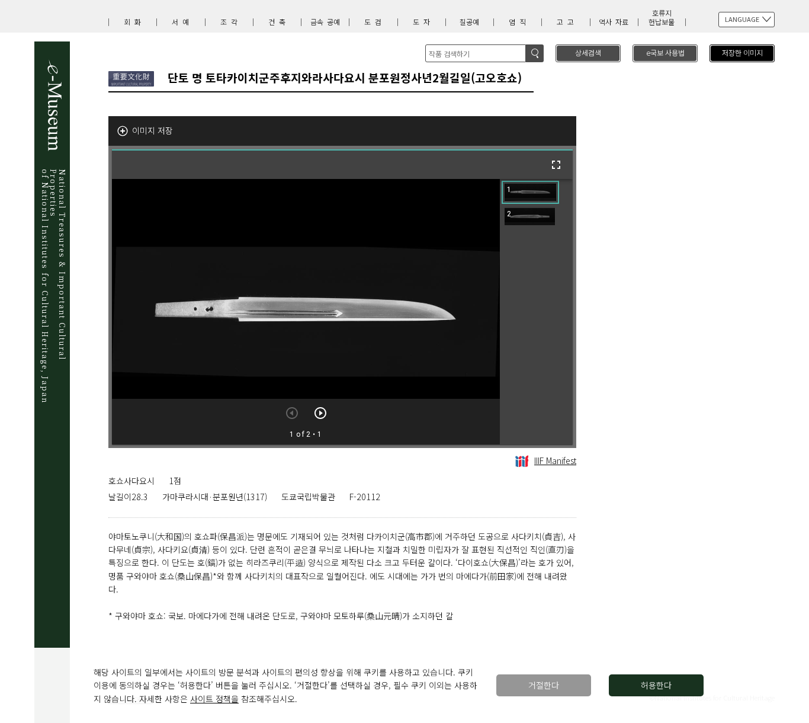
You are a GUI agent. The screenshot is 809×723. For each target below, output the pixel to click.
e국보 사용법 (665, 52)
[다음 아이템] (320, 413)
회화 (134, 22)
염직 (519, 22)
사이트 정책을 (214, 699)
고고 (567, 22)
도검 (375, 22)
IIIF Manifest (555, 460)
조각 (231, 22)
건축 (279, 22)
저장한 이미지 (742, 52)
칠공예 (469, 22)
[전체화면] (556, 165)
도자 (423, 22)
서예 (182, 22)
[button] (530, 192)
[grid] (536, 311)
